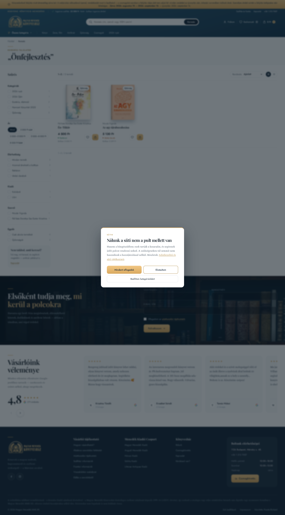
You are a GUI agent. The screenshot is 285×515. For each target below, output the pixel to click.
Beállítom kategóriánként (142, 279)
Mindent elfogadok (124, 270)
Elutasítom (161, 270)
